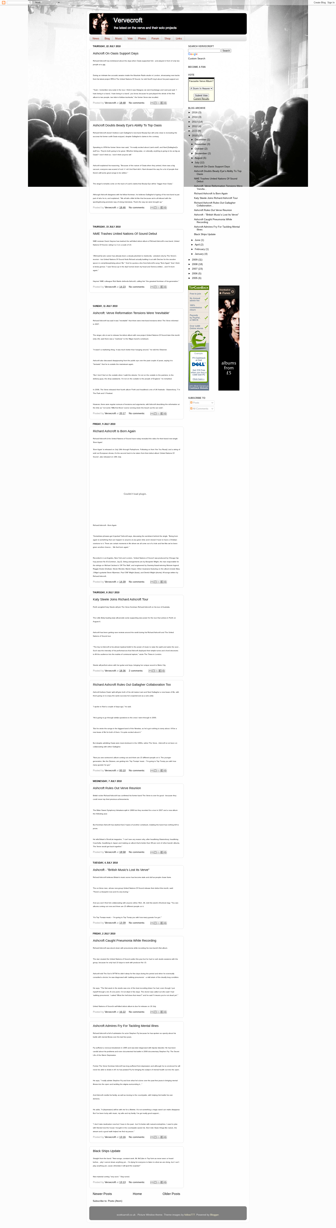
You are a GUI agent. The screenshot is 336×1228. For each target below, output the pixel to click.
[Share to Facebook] (162, 103)
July (197, 162)
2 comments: (136, 670)
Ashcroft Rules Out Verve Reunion (117, 788)
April (197, 244)
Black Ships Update (106, 1151)
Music (118, 38)
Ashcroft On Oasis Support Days (115, 53)
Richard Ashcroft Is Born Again (114, 431)
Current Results (201, 99)
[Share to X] (158, 103)
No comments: (137, 103)
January (199, 254)
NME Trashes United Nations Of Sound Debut (125, 233)
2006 (195, 273)
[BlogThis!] (155, 103)
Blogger (214, 1214)
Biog (107, 38)
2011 (195, 131)
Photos (142, 38)
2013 (195, 121)
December (201, 139)
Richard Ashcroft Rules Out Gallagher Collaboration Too (132, 684)
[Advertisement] (136, 114)
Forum (155, 38)
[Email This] (152, 103)
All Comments (200, 408)
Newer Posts (102, 1194)
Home (137, 1194)
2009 (195, 259)
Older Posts (171, 1194)
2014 (195, 117)
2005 (195, 278)
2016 (195, 112)
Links (179, 38)
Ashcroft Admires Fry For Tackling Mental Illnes (126, 1026)
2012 (195, 126)
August (199, 158)
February (200, 249)
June (198, 240)
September (201, 153)
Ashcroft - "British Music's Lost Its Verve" (121, 870)
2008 (195, 264)
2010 (195, 135)
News (96, 38)
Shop (167, 38)
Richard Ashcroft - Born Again (105, 525)
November (201, 144)
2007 (195, 268)
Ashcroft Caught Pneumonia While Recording (124, 940)
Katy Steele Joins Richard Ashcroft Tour (120, 599)
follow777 (189, 1214)
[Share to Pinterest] (165, 103)
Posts (195, 402)
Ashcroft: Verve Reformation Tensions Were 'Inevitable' (131, 313)
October (199, 148)
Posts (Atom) (115, 1201)
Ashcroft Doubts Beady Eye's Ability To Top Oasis (127, 125)
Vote (130, 38)
